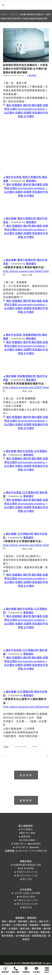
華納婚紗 (31, 180)
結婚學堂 (4, 15)
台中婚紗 (6, 925)
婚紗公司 (44, 921)
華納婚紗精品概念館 (32, 963)
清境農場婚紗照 (32, 334)
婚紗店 (33, 921)
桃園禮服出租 (39, 935)
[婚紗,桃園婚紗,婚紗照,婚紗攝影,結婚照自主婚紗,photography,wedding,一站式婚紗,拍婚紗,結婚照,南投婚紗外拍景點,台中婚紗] (26, 137)
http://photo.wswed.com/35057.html (26, 387)
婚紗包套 (25, 928)
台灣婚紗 (13, 928)
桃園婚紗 (34, 925)
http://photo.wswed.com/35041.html (26, 545)
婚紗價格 (36, 928)
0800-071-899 (26, 833)
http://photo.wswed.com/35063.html (26, 271)
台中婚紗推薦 (20, 925)
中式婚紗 (10, 932)
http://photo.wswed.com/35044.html (26, 706)
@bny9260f (34, 843)
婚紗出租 (33, 932)
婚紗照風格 (7, 935)
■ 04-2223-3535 (26, 896)
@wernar (34, 847)
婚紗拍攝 (13, 15)
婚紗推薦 (11, 218)
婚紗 (4, 921)
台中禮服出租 (23, 935)
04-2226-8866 (26, 840)
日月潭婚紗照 (30, 492)
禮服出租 (45, 932)
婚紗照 (12, 921)
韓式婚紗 (21, 932)
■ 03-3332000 (26, 868)
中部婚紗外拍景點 (20, 746)
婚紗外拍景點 (13, 177)
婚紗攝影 (35, 746)
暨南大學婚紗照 (32, 177)
